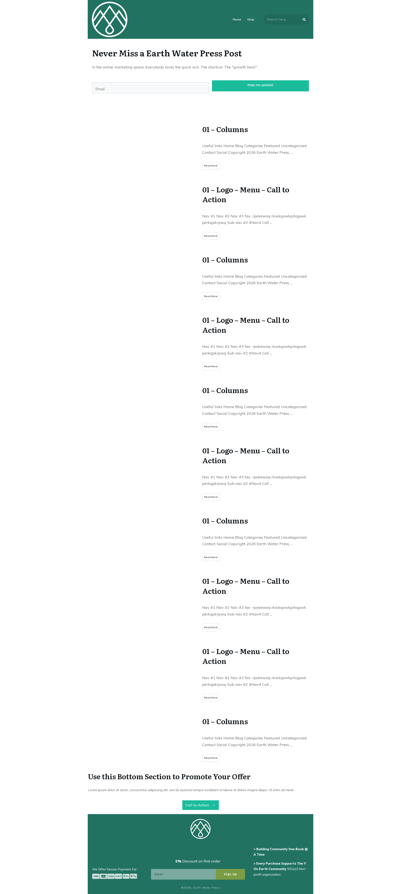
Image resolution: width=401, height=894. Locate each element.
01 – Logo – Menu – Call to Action (245, 194)
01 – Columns (225, 129)
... (291, 152)
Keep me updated (260, 85)
